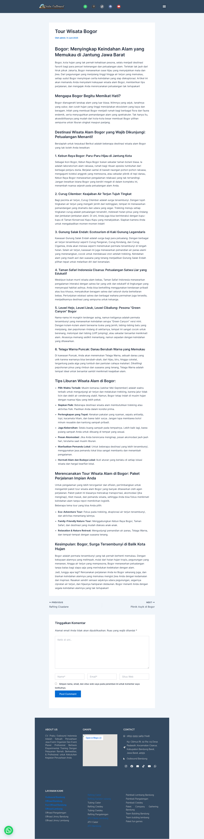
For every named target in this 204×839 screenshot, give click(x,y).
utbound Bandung (56, 797)
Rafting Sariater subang (99, 799)
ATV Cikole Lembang (98, 818)
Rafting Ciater (94, 795)
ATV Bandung (94, 826)
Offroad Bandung (53, 801)
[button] (164, 6)
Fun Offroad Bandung (55, 805)
